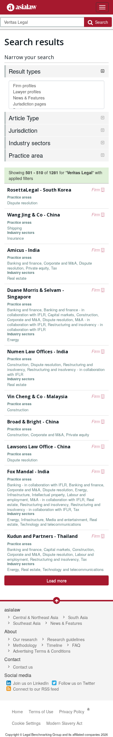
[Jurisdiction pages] (56, 104)
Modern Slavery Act (64, 723)
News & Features (66, 623)
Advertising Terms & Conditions (41, 651)
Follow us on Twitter (77, 683)
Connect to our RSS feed (36, 689)
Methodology (25, 645)
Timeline (54, 645)
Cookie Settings (26, 723)
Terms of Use (41, 711)
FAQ (76, 645)
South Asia (78, 617)
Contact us (23, 667)
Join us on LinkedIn (31, 683)
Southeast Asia (27, 623)
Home (17, 711)
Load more (57, 580)
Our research (25, 639)
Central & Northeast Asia (35, 617)
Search (100, 22)
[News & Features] (56, 98)
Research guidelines (66, 639)
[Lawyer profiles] (56, 92)
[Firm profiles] (56, 86)
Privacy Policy (71, 711)
